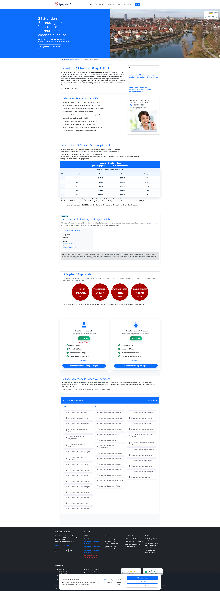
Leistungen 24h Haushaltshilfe (134, 541)
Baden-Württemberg (72, 60)
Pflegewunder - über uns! (64, 545)
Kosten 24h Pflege (110, 539)
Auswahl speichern (142, 582)
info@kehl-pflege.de (69, 243)
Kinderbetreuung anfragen (136, 365)
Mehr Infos (153, 223)
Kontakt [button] (127, 4)
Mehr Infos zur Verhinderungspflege (71, 203)
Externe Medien (118, 583)
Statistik (118, 580)
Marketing (109, 582)
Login (137, 4)
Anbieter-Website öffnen (70, 247)
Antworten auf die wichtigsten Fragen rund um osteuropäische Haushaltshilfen (143, 76)
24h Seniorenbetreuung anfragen (84, 365)
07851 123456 (67, 239)
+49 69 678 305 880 (138, 105)
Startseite (87, 539)
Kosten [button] (110, 4)
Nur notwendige (142, 586)
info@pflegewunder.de (140, 108)
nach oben (152, 400)
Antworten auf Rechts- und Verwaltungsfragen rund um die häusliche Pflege (140, 90)
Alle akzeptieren (142, 578)
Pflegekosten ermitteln (50, 46)
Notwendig (109, 580)
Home (90, 4)
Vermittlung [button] (99, 4)
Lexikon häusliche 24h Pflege (154, 548)
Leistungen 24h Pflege (131, 539)
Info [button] (118, 4)
